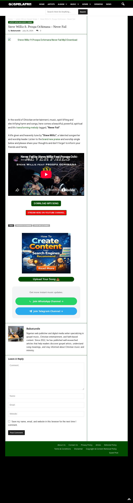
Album (61, 4)
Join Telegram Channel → (48, 311)
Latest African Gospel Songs (26, 19)
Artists (51, 4)
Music (73, 4)
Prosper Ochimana (23, 226)
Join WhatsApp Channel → (48, 301)
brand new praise (51, 139)
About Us (61, 445)
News (108, 4)
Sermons (98, 4)
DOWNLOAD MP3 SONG (46, 203)
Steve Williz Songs (41, 226)
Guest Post (113, 452)
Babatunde (15, 30)
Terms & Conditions (62, 449)
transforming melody (27, 127)
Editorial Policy (110, 445)
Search (83, 12)
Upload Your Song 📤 (46, 279)
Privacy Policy (86, 445)
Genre (85, 4)
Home (41, 4)
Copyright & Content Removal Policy (101, 449)
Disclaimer (78, 449)
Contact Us (73, 445)
